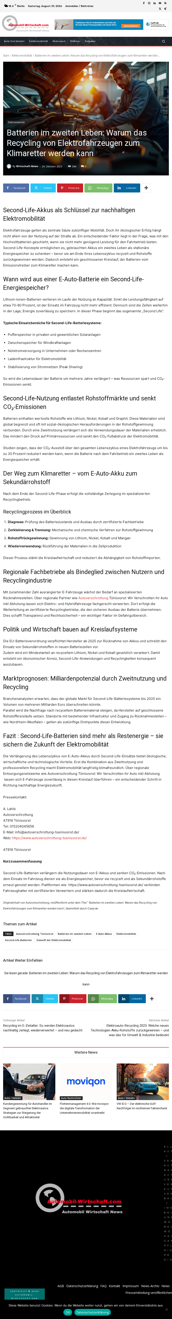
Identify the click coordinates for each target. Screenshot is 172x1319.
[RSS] (165, 3)
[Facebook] (143, 3)
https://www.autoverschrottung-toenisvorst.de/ (49, 838)
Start (6, 55)
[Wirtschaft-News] (10, 166)
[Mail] (160, 3)
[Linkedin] (154, 3)
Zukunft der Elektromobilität (53, 940)
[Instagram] (149, 3)
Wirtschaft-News (27, 166)
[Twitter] (160, 8)
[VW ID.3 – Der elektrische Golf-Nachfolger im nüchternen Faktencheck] (143, 1081)
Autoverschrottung (93, 598)
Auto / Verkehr (12, 1098)
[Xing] (165, 8)
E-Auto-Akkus (104, 933)
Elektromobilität (22, 55)
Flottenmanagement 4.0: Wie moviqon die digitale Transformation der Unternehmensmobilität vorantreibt (84, 1108)
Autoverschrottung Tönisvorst (34, 933)
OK (68, 1312)
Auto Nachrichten (71, 1098)
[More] (146, 187)
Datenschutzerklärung (93, 1312)
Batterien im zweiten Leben (75, 933)
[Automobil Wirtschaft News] (80, 1200)
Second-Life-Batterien (18, 940)
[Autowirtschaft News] (26, 24)
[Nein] (166, 1309)
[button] (163, 41)
